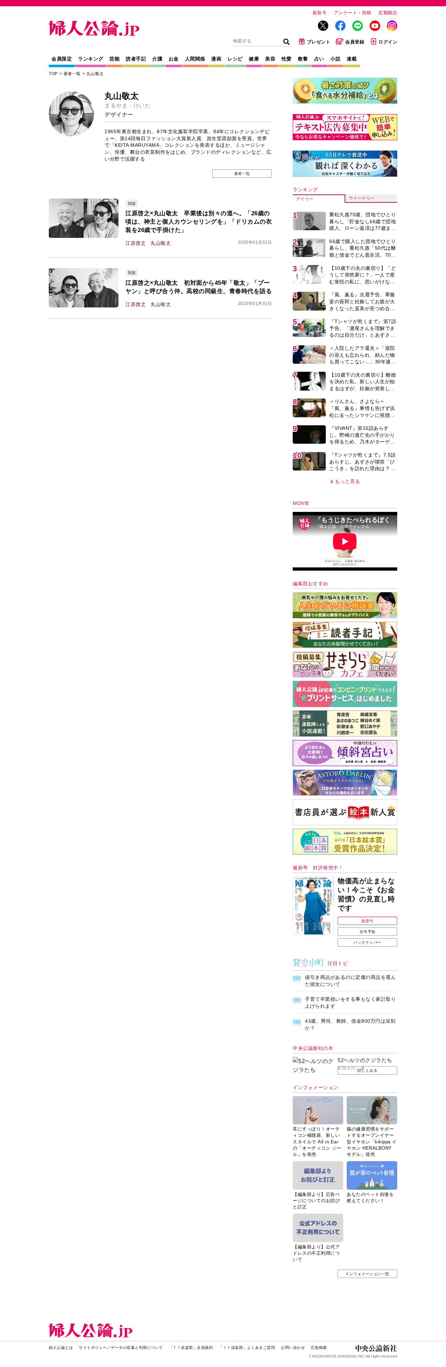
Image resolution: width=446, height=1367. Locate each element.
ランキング (90, 59)
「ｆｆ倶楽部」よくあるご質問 (247, 1347)
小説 (335, 59)
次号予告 (368, 932)
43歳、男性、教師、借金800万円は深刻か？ (350, 1024)
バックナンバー (367, 942)
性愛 (287, 59)
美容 (270, 59)
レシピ (235, 59)
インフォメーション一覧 (367, 1274)
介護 (157, 59)
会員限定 (62, 59)
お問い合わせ (293, 1347)
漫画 (216, 59)
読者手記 (136, 59)
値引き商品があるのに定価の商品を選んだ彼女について (350, 980)
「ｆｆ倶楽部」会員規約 (191, 1347)
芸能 (114, 59)
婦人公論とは (61, 1347)
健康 (254, 59)
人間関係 (195, 59)
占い (319, 59)
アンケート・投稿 (352, 12)
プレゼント (319, 42)
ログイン (387, 42)
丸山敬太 (95, 73)
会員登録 (354, 42)
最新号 (320, 12)
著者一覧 (72, 73)
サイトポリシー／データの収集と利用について (121, 1347)
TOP (53, 73)
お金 (174, 59)
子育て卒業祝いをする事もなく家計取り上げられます (350, 1002)
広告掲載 (319, 1347)
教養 (303, 59)
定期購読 (387, 12)
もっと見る (347, 481)
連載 (352, 59)
